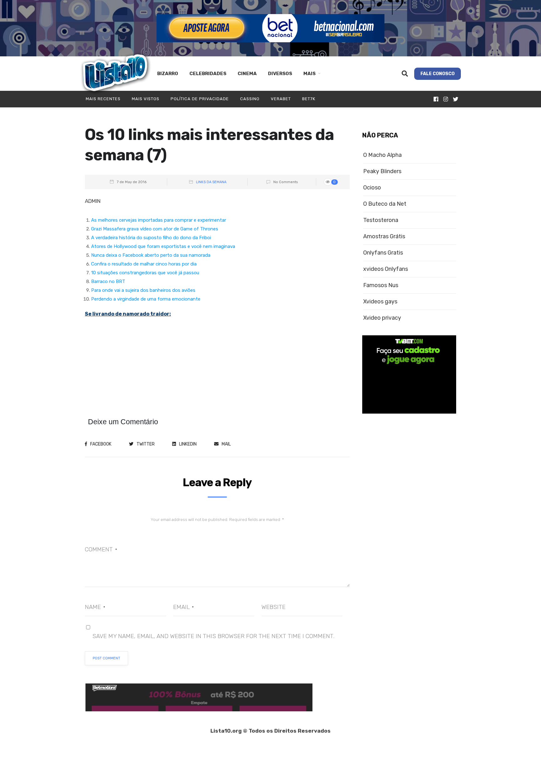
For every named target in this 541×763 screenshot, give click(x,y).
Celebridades (207, 73)
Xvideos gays (380, 301)
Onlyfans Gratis (383, 253)
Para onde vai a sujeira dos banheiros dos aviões (143, 290)
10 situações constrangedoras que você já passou (145, 273)
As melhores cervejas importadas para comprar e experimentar (158, 220)
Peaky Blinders (382, 171)
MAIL (226, 444)
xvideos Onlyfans (385, 269)
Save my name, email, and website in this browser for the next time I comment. (213, 636)
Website (273, 607)
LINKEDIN (188, 444)
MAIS (309, 73)
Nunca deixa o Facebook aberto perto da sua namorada (150, 255)
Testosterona (380, 220)
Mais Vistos (145, 98)
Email (183, 607)
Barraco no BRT (108, 281)
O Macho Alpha (382, 155)
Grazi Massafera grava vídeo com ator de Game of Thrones (154, 229)
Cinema (247, 73)
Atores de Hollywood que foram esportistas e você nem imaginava (163, 246)
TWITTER (146, 444)
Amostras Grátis (384, 236)
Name (95, 607)
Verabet (281, 98)
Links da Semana (211, 182)
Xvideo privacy (382, 318)
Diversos (280, 73)
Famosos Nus (380, 285)
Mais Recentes (103, 98)
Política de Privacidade (200, 98)
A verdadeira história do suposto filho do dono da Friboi (151, 237)
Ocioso (372, 187)
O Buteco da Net (384, 204)
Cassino (250, 98)
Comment (101, 549)
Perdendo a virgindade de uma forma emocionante (145, 299)
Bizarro (167, 73)
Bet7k (308, 98)
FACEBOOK (100, 444)
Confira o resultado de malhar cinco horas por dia (144, 264)
